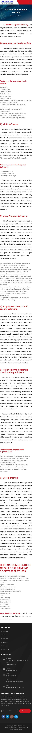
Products (5, 642)
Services (5, 638)
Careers (5, 646)
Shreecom (21, 726)
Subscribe (25, 711)
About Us (5, 631)
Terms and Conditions (16, 730)
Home (12, 16)
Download (6, 649)
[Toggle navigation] (30, 2)
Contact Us (14, 728)
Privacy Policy (23, 728)
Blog (4, 635)
